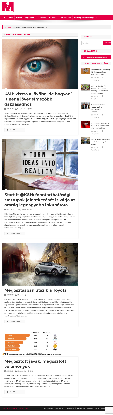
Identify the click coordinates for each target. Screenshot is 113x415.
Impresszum (48, 408)
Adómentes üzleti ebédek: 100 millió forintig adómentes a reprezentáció (99, 89)
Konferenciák (65, 18)
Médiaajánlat (59, 408)
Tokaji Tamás (21, 109)
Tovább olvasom (16, 130)
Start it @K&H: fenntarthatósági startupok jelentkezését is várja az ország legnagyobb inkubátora (39, 200)
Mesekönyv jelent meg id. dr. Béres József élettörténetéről (100, 72)
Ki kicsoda (42, 18)
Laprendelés (70, 408)
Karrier (19, 18)
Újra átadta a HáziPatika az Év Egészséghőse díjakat (100, 141)
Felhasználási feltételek (103, 408)
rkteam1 (20, 295)
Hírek (11, 18)
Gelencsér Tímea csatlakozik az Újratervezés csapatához (98, 108)
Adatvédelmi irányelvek (85, 408)
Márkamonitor (21, 371)
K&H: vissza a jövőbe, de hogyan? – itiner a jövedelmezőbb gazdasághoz (40, 99)
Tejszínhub (29, 18)
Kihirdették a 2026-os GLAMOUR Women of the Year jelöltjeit (100, 125)
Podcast (52, 18)
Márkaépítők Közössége (84, 18)
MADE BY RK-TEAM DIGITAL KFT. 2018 (15, 408)
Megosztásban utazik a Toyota (35, 290)
